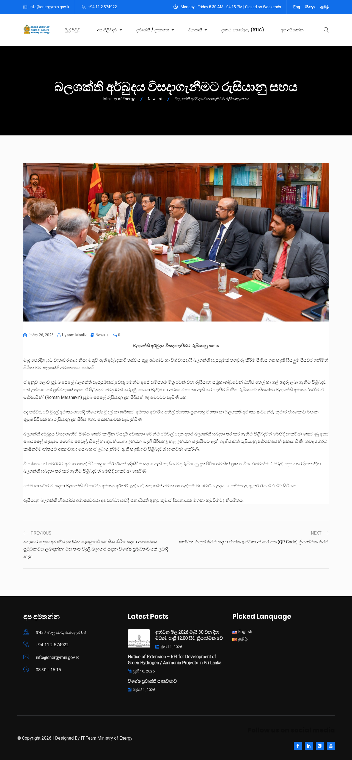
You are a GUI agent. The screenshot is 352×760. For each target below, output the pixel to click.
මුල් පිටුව (73, 30)
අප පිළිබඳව (107, 30)
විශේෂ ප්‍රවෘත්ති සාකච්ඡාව (152, 681)
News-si (102, 335)
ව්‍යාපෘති (195, 30)
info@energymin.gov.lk (49, 7)
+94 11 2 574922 (102, 7)
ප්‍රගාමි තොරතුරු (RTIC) (242, 30)
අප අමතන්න (292, 30)
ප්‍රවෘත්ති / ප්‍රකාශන (152, 30)
